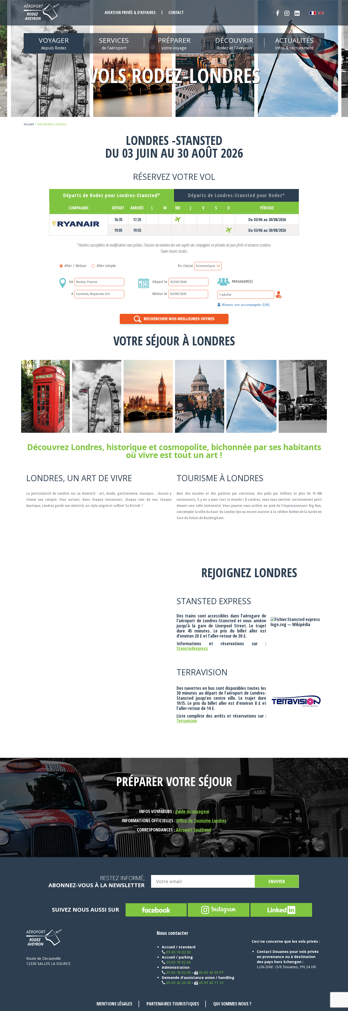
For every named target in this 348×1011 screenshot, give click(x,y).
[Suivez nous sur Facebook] (277, 13)
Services (114, 43)
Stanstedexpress (192, 648)
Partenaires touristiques (172, 1004)
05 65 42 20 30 (178, 982)
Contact (176, 12)
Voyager (54, 43)
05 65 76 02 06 (178, 962)
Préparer (174, 43)
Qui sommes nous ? (232, 1004)
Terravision (187, 721)
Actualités (294, 43)
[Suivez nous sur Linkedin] (297, 13)
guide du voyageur (192, 811)
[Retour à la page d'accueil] (45, 937)
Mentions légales (114, 1004)
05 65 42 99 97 (211, 972)
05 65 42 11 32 (211, 982)
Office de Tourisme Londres (201, 820)
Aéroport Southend (193, 830)
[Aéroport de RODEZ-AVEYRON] (41, 12)
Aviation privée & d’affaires (130, 12)
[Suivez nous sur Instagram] (286, 13)
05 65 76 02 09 (178, 972)
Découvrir (234, 43)
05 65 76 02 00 (178, 952)
